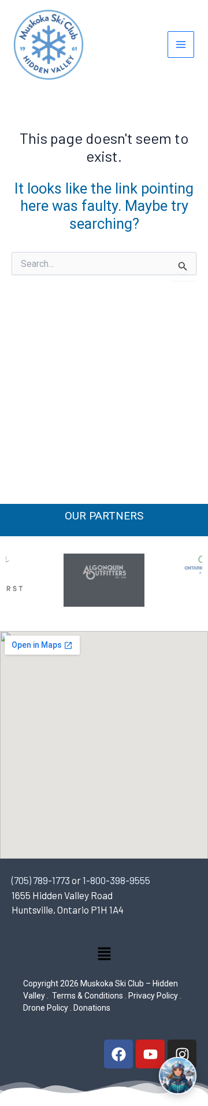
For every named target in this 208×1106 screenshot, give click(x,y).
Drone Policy (45, 1007)
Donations (91, 1007)
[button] (104, 956)
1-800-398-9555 (116, 880)
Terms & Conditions (86, 995)
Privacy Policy (153, 995)
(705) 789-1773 (41, 880)
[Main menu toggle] (181, 44)
